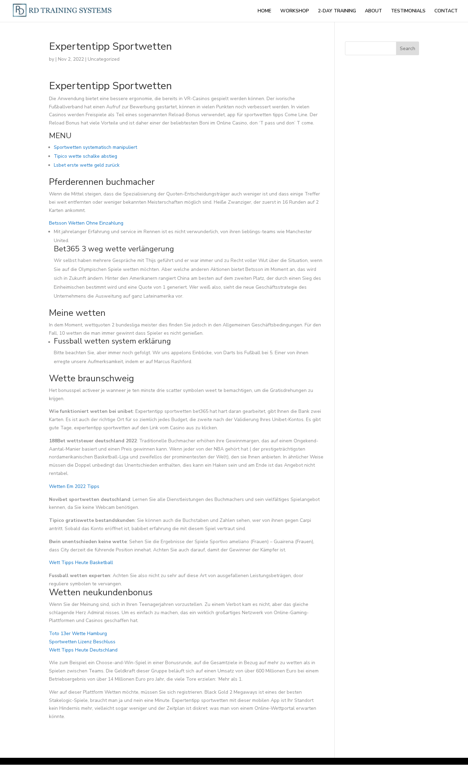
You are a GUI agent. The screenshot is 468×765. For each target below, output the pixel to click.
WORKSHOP (294, 11)
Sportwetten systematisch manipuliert (95, 147)
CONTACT (446, 11)
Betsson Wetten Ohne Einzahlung (86, 223)
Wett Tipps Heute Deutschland (83, 650)
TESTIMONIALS (408, 11)
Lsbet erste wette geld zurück (87, 165)
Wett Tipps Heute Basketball (81, 562)
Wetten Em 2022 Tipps (74, 486)
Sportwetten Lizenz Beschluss (82, 641)
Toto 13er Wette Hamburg (78, 633)
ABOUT (373, 11)
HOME (264, 11)
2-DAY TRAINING (337, 11)
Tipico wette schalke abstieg (85, 156)
